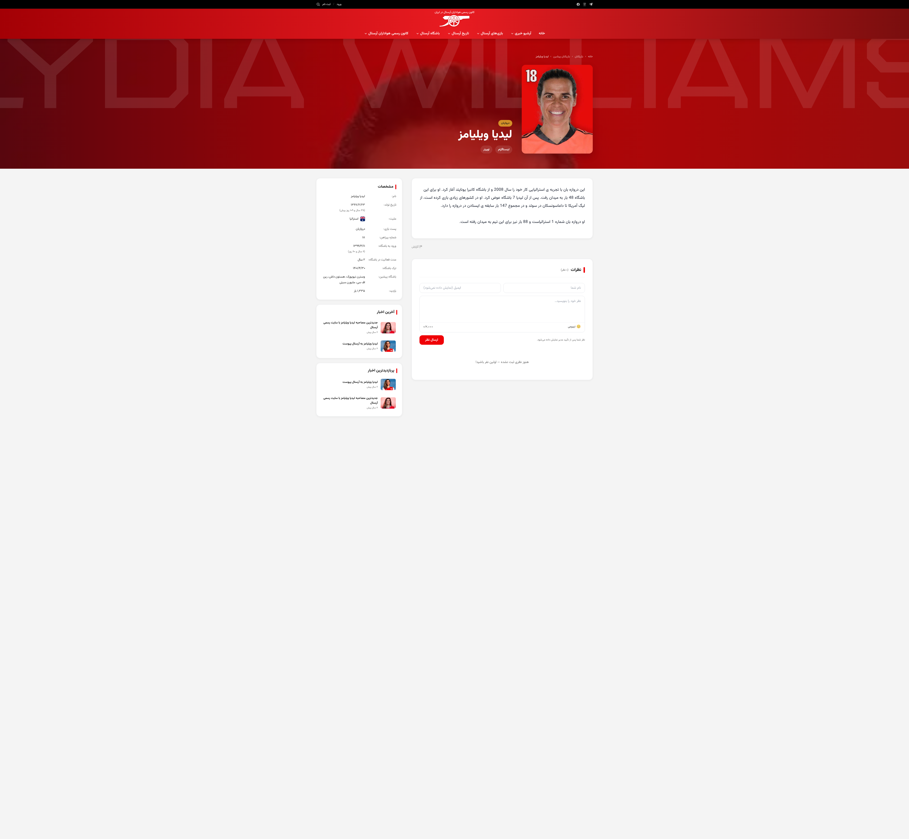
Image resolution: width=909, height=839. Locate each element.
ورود (339, 4)
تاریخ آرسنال (460, 33)
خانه (542, 33)
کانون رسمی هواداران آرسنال (388, 33)
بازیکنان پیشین (561, 56)
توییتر (486, 149)
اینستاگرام (503, 149)
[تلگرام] (591, 4)
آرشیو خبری (523, 33)
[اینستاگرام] (584, 4)
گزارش (415, 247)
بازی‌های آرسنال (492, 33)
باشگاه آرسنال (430, 33)
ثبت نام (326, 4)
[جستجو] (318, 4)
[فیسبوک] (578, 4)
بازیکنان (579, 56)
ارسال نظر (431, 340)
